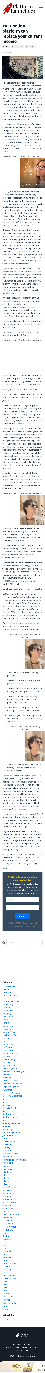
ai (3, 998)
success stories (9, 1263)
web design (7, 1296)
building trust (8, 1032)
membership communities (14, 1160)
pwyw (4, 1233)
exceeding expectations (12, 1096)
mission (5, 1181)
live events (7, 1150)
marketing (7, 1156)
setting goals (8, 1251)
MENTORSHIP (12, 1347)
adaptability (7, 989)
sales (4, 1245)
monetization (30, 47)
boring (5, 1023)
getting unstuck (9, 1117)
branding (6, 1029)
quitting (6, 1236)
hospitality (7, 1129)
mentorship (7, 1163)
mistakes (6, 1184)
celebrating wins (10, 1035)
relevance (6, 1239)
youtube (6, 1309)
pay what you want (11, 1214)
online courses (9, 1202)
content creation (17, 47)
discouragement (9, 1068)
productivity (7, 1229)
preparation (7, 1220)
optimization (8, 1208)
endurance (7, 1089)
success (5, 1260)
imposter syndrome (11, 1132)
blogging (6, 1013)
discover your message (13, 1071)
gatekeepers (8, 1111)
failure (5, 1099)
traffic (5, 1281)
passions (6, 1211)
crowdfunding (8, 1059)
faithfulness (7, 1105)
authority (6, 1007)
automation (7, 1010)
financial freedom (10, 1108)
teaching (6, 1269)
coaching (6, 47)
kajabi (5, 1138)
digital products (9, 1065)
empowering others (11, 1086)
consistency (7, 1050)
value (4, 1284)
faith (4, 1102)
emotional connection (12, 1083)
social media (8, 1257)
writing (5, 1306)
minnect (6, 1178)
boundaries (7, 1026)
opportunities (8, 1205)
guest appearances (11, 1123)
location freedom (10, 1153)
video (4, 1287)
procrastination (9, 1227)
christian (6, 1038)
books (5, 1019)
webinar (6, 1300)
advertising (7, 992)
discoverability (9, 1074)
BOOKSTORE (22, 1350)
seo (4, 1248)
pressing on (7, 1223)
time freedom (8, 1275)
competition (8, 1044)
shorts (5, 1254)
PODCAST (34, 1347)
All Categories (8, 986)
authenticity (7, 1004)
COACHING (16, 1344)
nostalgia (6, 1196)
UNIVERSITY (29, 1344)
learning (6, 1147)
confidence (7, 1047)
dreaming (6, 1077)
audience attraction (11, 1001)
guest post (7, 1126)
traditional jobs (9, 1278)
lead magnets (8, 1141)
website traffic (9, 1303)
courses (6, 1056)
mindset (6, 1175)
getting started (9, 1114)
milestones (7, 1172)
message (6, 1166)
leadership (7, 1144)
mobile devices (9, 1187)
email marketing (9, 1080)
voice (4, 1290)
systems (6, 1266)
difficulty (6, 1062)
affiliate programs (10, 995)
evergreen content (11, 1093)
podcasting (7, 1217)
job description (9, 1135)
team (5, 1272)
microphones (8, 1169)
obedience (7, 1199)
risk (4, 1242)
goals (4, 1120)
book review (8, 1016)
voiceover (6, 1293)
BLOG (24, 1347)
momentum (7, 1190)
